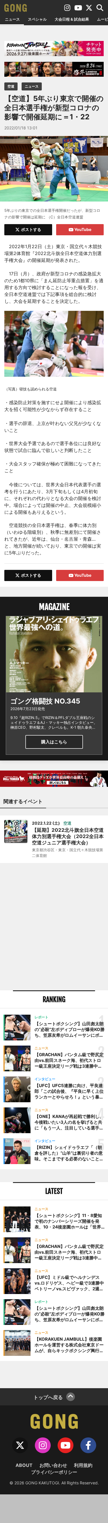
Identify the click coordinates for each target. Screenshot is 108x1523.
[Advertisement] (54, 926)
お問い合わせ (53, 1465)
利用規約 (83, 1465)
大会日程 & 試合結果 (72, 19)
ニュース (12, 19)
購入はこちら (54, 741)
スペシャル (37, 19)
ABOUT (24, 1465)
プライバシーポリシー (54, 1472)
